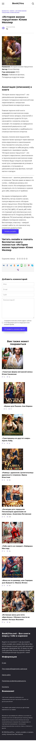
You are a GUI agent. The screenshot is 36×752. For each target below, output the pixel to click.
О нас (4, 663)
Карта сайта (6, 675)
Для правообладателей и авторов (14, 669)
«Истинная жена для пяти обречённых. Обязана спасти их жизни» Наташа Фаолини (16, 617)
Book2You (18, 3)
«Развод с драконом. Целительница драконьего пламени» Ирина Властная (17, 475)
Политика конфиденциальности (14, 681)
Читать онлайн (10, 231)
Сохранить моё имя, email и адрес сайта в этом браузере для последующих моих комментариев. (17, 322)
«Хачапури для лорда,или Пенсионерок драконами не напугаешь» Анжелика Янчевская (16, 511)
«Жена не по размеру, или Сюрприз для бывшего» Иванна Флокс (17, 582)
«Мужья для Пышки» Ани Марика (18, 406)
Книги (12, 11)
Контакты (5, 687)
